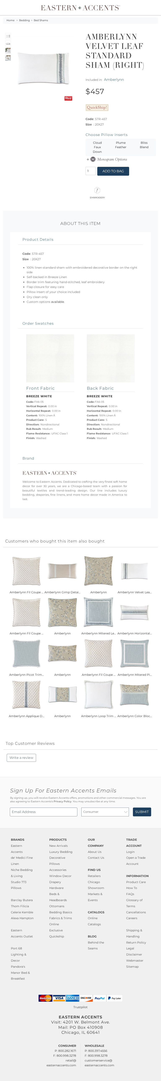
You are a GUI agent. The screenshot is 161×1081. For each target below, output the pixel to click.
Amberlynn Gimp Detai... (62, 592)
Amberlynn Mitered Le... (98, 633)
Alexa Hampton (22, 918)
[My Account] (151, 7)
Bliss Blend (144, 145)
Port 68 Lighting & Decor (18, 954)
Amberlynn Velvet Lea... (135, 592)
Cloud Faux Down (97, 147)
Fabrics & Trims (60, 918)
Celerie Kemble (22, 912)
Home (10, 20)
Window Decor (60, 876)
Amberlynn (114, 79)
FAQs (130, 894)
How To (131, 888)
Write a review (21, 758)
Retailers (94, 876)
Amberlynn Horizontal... (134, 633)
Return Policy (136, 942)
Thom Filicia (20, 906)
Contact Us (96, 858)
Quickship (56, 936)
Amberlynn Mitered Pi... (135, 675)
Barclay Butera (22, 900)
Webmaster (134, 960)
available (57, 302)
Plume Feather (120, 145)
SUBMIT (142, 812)
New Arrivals (58, 846)
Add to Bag (113, 171)
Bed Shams (41, 20)
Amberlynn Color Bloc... (134, 716)
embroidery (97, 197)
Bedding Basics (60, 912)
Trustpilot (80, 1007)
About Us (94, 852)
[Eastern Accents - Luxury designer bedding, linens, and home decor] (80, 7)
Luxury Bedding (61, 852)
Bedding (24, 20)
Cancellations (136, 912)
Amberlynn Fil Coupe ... (26, 592)
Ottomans (56, 906)
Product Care (136, 882)
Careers (131, 918)
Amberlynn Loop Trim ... (98, 716)
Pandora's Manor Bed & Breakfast (20, 973)
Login (130, 852)
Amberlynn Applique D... (26, 716)
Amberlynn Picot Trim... (26, 675)
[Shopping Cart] (155, 7)
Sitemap (132, 967)
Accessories (57, 870)
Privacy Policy (62, 801)
